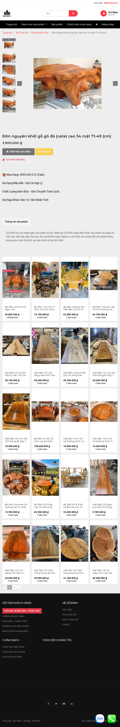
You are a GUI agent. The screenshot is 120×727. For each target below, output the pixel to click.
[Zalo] (99, 718)
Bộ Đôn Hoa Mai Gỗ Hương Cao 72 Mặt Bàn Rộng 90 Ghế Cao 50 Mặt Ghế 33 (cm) (16, 506)
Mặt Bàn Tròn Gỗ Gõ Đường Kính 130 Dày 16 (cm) (74, 440)
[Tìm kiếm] (73, 13)
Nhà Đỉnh (36, 721)
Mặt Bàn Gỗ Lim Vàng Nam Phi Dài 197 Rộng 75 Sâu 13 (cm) (44, 374)
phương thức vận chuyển (15, 626)
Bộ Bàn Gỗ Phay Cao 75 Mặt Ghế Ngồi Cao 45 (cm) (43, 506)
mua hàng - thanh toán (14, 621)
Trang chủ (7, 32)
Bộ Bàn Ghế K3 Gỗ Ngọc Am (15, 308)
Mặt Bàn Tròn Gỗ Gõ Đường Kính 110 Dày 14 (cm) (103, 440)
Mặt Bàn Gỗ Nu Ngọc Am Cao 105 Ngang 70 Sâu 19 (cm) (102, 571)
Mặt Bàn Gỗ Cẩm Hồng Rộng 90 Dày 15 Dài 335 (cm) (45, 571)
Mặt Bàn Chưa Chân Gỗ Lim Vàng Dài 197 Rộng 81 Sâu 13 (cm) (74, 374)
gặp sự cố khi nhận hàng (15, 631)
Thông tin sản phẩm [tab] (16, 221)
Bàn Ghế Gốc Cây (39, 32)
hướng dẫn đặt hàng (13, 616)
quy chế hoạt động (12, 657)
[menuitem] (12, 24)
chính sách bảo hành (13, 647)
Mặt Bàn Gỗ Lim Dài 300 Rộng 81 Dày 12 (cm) (103, 374)
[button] (96, 24)
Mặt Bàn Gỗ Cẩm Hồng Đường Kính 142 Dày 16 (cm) (73, 571)
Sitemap (27, 721)
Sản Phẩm (17, 721)
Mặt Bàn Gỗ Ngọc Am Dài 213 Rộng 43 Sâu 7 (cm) (103, 506)
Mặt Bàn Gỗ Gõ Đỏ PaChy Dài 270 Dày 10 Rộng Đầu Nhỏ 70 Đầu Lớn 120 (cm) (16, 374)
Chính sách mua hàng (13, 652)
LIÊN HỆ (65, 624)
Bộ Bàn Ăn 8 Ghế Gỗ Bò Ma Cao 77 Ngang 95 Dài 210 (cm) (73, 506)
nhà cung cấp (69, 614)
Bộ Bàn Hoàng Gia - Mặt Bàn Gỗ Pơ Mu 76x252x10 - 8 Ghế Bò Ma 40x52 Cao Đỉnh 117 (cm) (74, 308)
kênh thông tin (70, 619)
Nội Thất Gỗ (22, 32)
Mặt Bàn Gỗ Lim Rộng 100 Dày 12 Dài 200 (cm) (14, 571)
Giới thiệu (67, 610)
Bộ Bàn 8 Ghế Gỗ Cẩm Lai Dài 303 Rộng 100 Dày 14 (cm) (43, 440)
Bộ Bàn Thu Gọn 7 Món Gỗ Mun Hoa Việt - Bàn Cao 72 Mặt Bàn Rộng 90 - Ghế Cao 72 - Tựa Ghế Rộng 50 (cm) (44, 308)
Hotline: (106, 3)
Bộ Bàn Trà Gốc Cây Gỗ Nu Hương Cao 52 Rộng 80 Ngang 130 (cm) (103, 308)
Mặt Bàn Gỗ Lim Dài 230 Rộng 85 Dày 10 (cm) (16, 440)
